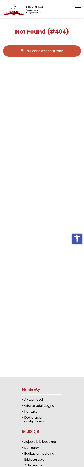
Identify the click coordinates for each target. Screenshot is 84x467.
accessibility (77, 238)
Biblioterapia (34, 459)
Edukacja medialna (39, 453)
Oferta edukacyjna (39, 406)
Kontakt (30, 411)
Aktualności (33, 400)
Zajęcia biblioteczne (40, 442)
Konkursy (31, 448)
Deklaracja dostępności (34, 419)
